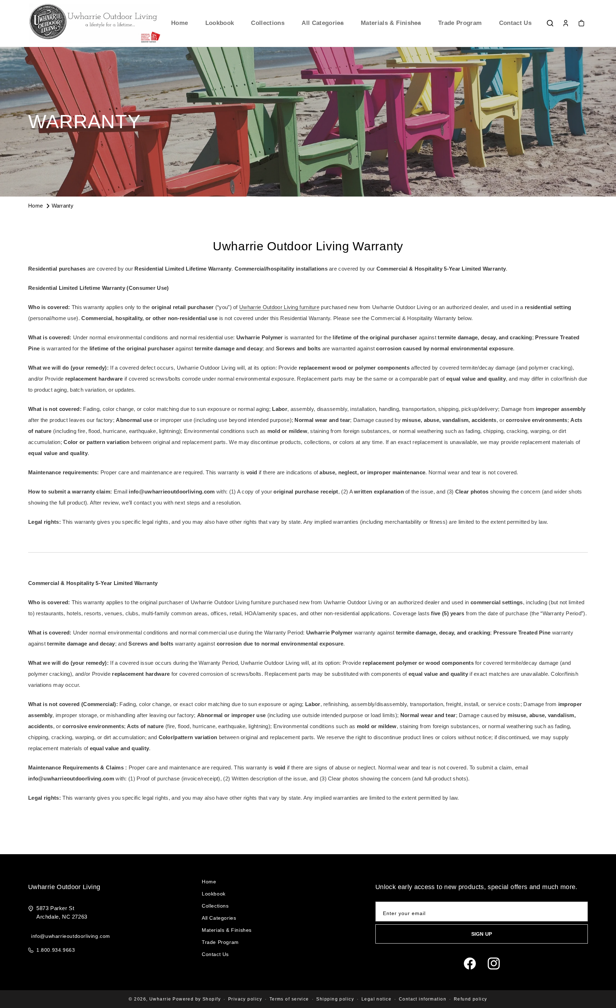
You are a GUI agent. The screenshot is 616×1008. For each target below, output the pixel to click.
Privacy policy (245, 999)
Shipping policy (335, 999)
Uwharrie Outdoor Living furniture (279, 307)
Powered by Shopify (197, 999)
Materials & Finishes (227, 930)
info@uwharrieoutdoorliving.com (70, 936)
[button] (322, 23)
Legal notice (376, 999)
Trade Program (220, 942)
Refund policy (470, 999)
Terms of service (289, 999)
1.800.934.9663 (55, 950)
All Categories (219, 918)
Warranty (62, 206)
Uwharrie (160, 999)
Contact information (422, 999)
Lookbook (214, 894)
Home (36, 206)
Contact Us (215, 954)
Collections (215, 906)
